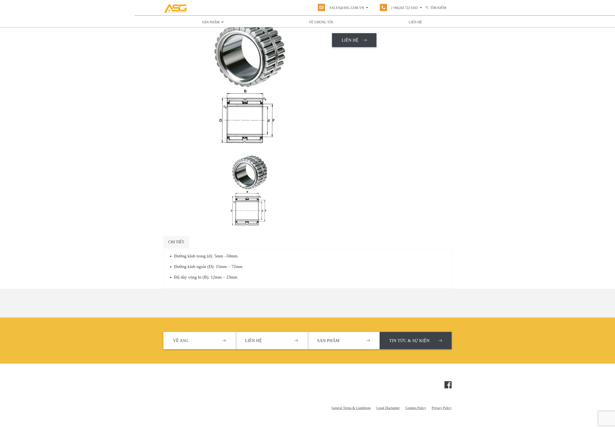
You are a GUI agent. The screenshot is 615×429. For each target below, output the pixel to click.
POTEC (188, 386)
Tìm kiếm (438, 8)
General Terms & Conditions (351, 408)
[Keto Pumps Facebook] (448, 384)
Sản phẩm (210, 22)
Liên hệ (415, 22)
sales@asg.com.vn (346, 8)
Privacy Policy (442, 408)
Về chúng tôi (321, 22)
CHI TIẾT (176, 242)
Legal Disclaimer (388, 408)
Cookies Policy (416, 408)
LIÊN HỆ (350, 40)
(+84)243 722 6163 (404, 8)
